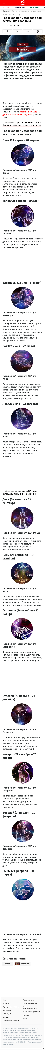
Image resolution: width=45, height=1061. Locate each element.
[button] (7, 31)
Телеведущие (7, 1014)
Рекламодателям (28, 1000)
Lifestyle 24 (6, 11)
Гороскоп (15, 11)
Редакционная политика (11, 1007)
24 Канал (6, 7)
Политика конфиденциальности (30, 1007)
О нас (4, 1000)
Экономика (34, 7)
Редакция (6, 1003)
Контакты (26, 1015)
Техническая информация (31, 1012)
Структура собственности (11, 1020)
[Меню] (4, 3)
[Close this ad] (43, 1048)
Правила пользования (30, 1003)
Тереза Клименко (13, 26)
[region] (22, 1055)
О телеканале (7, 1010)
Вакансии (6, 1017)
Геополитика (20, 7)
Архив (25, 1018)
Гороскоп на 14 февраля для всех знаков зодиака (31, 11)
